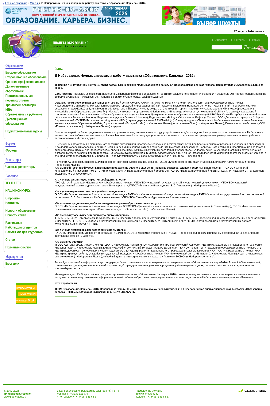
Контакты (12, 203)
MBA (8, 110)
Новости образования (20, 210)
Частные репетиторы (20, 167)
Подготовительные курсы (23, 131)
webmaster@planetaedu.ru (72, 393)
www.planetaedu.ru (15, 396)
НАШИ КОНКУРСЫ (18, 191)
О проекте (12, 198)
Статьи (34, 3)
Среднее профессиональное (25, 82)
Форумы (11, 150)
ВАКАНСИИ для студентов (24, 232)
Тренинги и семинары (20, 105)
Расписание (13, 223)
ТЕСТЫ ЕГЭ (13, 183)
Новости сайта (15, 215)
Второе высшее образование (26, 77)
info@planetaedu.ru (147, 393)
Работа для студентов (21, 227)
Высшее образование (20, 72)
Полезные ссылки (18, 247)
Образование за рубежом (23, 114)
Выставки (12, 263)
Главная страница (16, 3)
